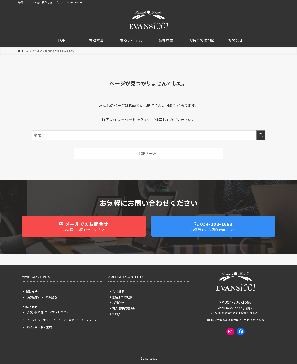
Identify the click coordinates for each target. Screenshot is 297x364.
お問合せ (118, 302)
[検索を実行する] (260, 135)
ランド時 (34, 312)
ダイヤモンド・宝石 (39, 327)
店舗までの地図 (122, 297)
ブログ (116, 314)
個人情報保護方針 (124, 308)
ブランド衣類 (65, 320)
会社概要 (118, 291)
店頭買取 (33, 297)
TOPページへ (148, 153)
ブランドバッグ (59, 312)
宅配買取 (51, 297)
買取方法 (31, 291)
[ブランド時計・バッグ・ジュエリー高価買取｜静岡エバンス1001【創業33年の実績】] (148, 19)
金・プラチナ (88, 320)
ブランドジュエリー (39, 320)
